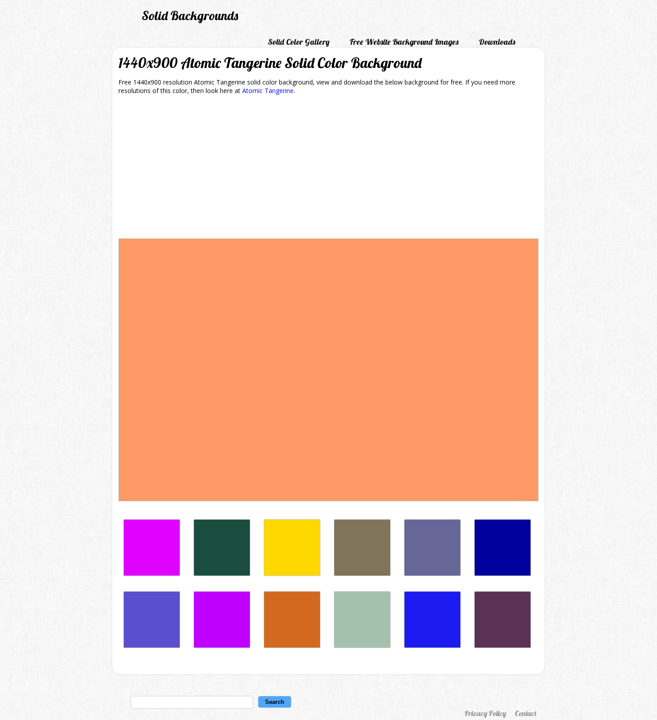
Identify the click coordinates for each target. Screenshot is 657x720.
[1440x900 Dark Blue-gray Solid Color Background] (432, 573)
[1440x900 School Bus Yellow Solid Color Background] (292, 573)
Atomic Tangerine (268, 90)
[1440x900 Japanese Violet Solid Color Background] (502, 645)
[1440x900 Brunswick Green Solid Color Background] (222, 573)
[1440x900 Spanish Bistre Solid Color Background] (362, 573)
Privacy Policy (485, 713)
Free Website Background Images (404, 42)
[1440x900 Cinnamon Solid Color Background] (292, 645)
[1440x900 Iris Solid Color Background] (151, 645)
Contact (525, 713)
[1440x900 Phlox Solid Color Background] (151, 573)
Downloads (497, 42)
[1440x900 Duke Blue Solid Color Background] (502, 573)
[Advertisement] (328, 168)
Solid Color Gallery (298, 42)
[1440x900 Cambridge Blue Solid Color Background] (362, 645)
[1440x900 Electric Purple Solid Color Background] (222, 645)
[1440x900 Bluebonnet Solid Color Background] (432, 645)
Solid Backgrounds (190, 15)
